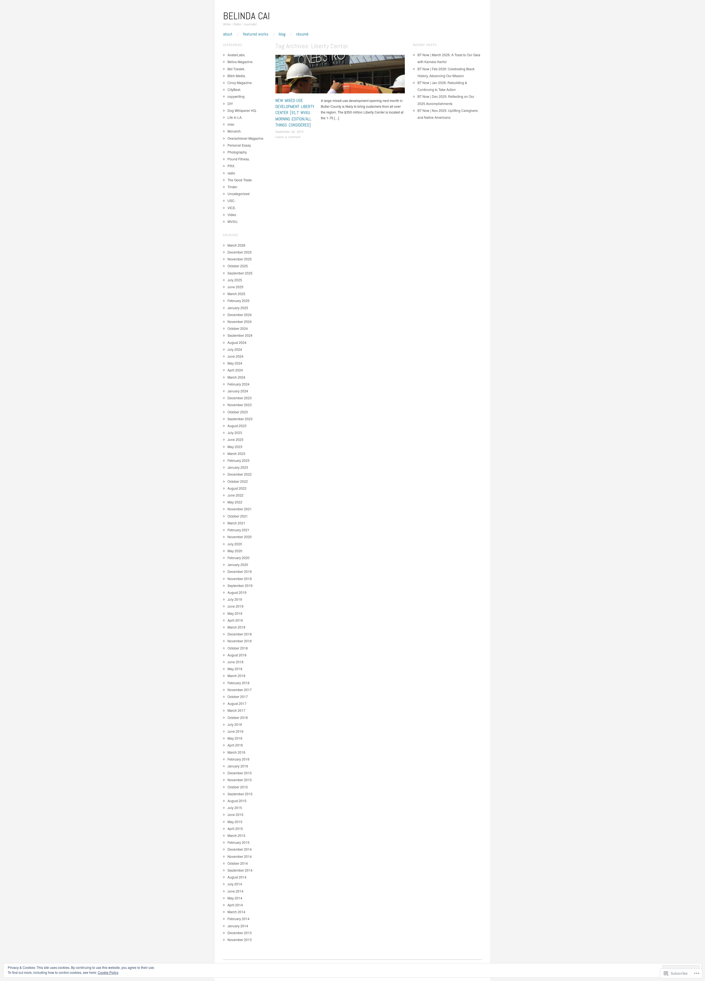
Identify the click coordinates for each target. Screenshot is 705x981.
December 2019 (239, 571)
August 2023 (236, 425)
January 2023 (237, 467)
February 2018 (238, 682)
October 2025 (237, 265)
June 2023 (235, 439)
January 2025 (237, 307)
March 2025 (236, 293)
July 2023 (234, 432)
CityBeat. (234, 89)
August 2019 (236, 592)
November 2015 (239, 779)
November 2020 (239, 536)
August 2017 (236, 703)
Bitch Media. (236, 75)
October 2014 (237, 863)
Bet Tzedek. (236, 68)
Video (231, 214)
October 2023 (237, 411)
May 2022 (234, 502)
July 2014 (234, 884)
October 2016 (237, 717)
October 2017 (237, 696)
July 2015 (234, 807)
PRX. (231, 165)
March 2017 (236, 710)
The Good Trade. (240, 179)
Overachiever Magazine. (245, 138)
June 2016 (235, 731)
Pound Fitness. (238, 159)
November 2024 (239, 321)
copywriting (236, 96)
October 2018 (237, 648)
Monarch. (234, 131)
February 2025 (238, 300)
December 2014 (239, 849)
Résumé (302, 34)
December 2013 (239, 932)
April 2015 (235, 828)
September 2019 (240, 585)
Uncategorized (238, 193)
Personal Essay (239, 145)
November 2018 (239, 640)
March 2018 (236, 675)
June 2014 (235, 891)
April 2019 (235, 620)
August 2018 (236, 655)
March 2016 (236, 752)
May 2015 (234, 821)
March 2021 (236, 523)
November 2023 (239, 404)
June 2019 (235, 606)
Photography (237, 152)
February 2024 (238, 384)
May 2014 (234, 898)
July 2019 (234, 599)
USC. (231, 200)
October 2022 (237, 481)
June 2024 (235, 356)
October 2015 (237, 787)
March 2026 (236, 245)
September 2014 (240, 870)
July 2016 (234, 724)
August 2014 (236, 877)
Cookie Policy (108, 972)
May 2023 (234, 446)
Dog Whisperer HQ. (242, 110)
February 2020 (238, 557)
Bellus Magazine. (240, 61)
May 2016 (234, 738)
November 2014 (239, 856)
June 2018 (235, 661)
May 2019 (234, 613)
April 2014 (235, 904)
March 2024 (236, 377)
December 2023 (239, 397)
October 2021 (237, 516)
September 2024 (240, 335)
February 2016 (238, 759)
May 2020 (234, 550)
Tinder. (232, 186)
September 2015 (240, 793)
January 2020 (237, 564)
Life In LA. (234, 117)
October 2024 (237, 328)
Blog (282, 34)
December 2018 (239, 634)
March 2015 (236, 835)
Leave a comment (287, 136)
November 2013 (239, 939)
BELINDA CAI (246, 16)
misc (230, 124)
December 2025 (239, 252)
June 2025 (235, 286)
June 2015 (235, 814)
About (227, 34)
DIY (230, 103)
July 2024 (234, 349)
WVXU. (398, 57)
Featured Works (256, 34)
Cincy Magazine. (240, 82)
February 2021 (238, 529)
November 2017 (239, 689)
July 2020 (234, 543)
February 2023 (238, 460)
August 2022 (236, 488)
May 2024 (234, 363)
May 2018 (234, 668)
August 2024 (236, 342)
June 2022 (235, 495)
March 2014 (236, 911)
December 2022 (239, 474)
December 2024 (239, 314)
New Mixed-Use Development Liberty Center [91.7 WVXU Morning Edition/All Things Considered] (294, 113)
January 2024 (237, 391)
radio (389, 57)
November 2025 (239, 259)
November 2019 (239, 578)
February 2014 (238, 918)
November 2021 (239, 508)
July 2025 (234, 279)
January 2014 (237, 925)
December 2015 (239, 772)
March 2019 (236, 627)
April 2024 (235, 370)
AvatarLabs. (236, 54)
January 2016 (237, 766)
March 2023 (236, 453)
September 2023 (240, 418)
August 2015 (236, 800)
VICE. (231, 207)
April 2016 (235, 745)
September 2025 (240, 273)
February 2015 (238, 842)
